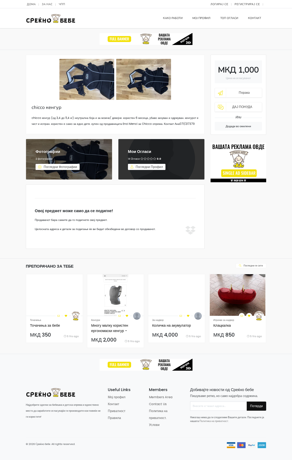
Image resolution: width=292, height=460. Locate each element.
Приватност (116, 411)
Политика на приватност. (214, 421)
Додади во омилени (238, 126)
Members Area (160, 397)
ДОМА (31, 4)
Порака (244, 92)
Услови (154, 425)
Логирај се (219, 4)
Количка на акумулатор (171, 325)
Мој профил (201, 18)
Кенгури (95, 320)
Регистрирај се (247, 4)
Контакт (254, 18)
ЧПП (62, 4)
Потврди (256, 406)
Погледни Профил (149, 167)
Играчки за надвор (223, 320)
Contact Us (158, 404)
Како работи (173, 18)
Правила (114, 418)
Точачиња (35, 320)
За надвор (158, 320)
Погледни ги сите (253, 265)
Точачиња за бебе (45, 325)
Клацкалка (222, 325)
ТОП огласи (229, 18)
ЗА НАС (47, 4)
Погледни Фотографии (60, 167)
